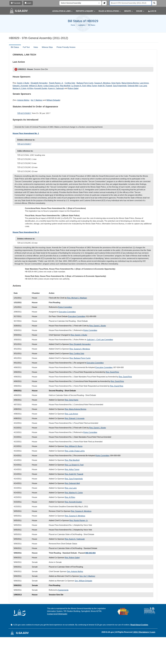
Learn (152, 632)
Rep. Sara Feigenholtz (74, 479)
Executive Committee (67, 312)
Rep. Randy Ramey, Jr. (78, 520)
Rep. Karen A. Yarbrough (75, 539)
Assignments (63, 590)
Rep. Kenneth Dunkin (73, 502)
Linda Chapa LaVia (51, 86)
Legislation (81, 25)
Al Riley (30, 88)
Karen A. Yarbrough (56, 88)
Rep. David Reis (112, 372)
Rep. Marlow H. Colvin (74, 493)
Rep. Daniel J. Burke (97, 326)
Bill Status (15, 47)
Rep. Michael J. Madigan (77, 298)
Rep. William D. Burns (73, 446)
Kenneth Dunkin (40, 88)
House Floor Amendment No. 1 (26, 133)
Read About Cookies (139, 625)
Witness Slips (47, 47)
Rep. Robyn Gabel (72, 558)
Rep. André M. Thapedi (74, 474)
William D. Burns (35, 86)
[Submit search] (154, 3)
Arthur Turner (92, 86)
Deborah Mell (133, 86)
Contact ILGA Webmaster (57, 614)
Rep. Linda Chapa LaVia (75, 451)
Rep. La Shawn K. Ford (74, 465)
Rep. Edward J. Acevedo (74, 418)
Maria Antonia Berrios (130, 83)
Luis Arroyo (144, 83)
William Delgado (53, 100)
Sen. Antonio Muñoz (75, 571)
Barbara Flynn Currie (85, 83)
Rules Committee (65, 307)
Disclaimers (144, 632)
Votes (35, 47)
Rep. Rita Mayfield (72, 460)
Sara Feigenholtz (120, 86)
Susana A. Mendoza (102, 83)
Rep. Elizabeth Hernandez (80, 344)
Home (73, 25)
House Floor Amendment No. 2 (26, 232)
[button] (60, 11)
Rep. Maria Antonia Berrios (75, 409)
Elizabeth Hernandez (39, 83)
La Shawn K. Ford (78, 86)
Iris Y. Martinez (36, 100)
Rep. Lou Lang (71, 488)
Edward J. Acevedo (20, 86)
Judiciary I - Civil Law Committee (100, 340)
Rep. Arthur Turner (72, 469)
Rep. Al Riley (70, 497)
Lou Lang (143, 86)
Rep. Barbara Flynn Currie (80, 358)
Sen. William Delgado (83, 581)
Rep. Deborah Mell (72, 483)
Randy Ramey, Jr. (56, 83)
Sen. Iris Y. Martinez (87, 576)
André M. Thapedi (105, 86)
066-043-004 (90, 553)
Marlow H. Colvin (19, 88)
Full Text (26, 47)
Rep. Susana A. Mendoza (79, 349)
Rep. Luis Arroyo (71, 414)
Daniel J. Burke (23, 83)
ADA (136, 632)
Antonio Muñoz (23, 100)
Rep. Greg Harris (71, 400)
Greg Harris (116, 83)
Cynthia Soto (70, 83)
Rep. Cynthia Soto (76, 353)
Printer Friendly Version (66, 47)
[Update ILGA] (104, 3)
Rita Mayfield (65, 86)
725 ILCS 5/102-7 (24, 113)
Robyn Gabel (73, 88)
